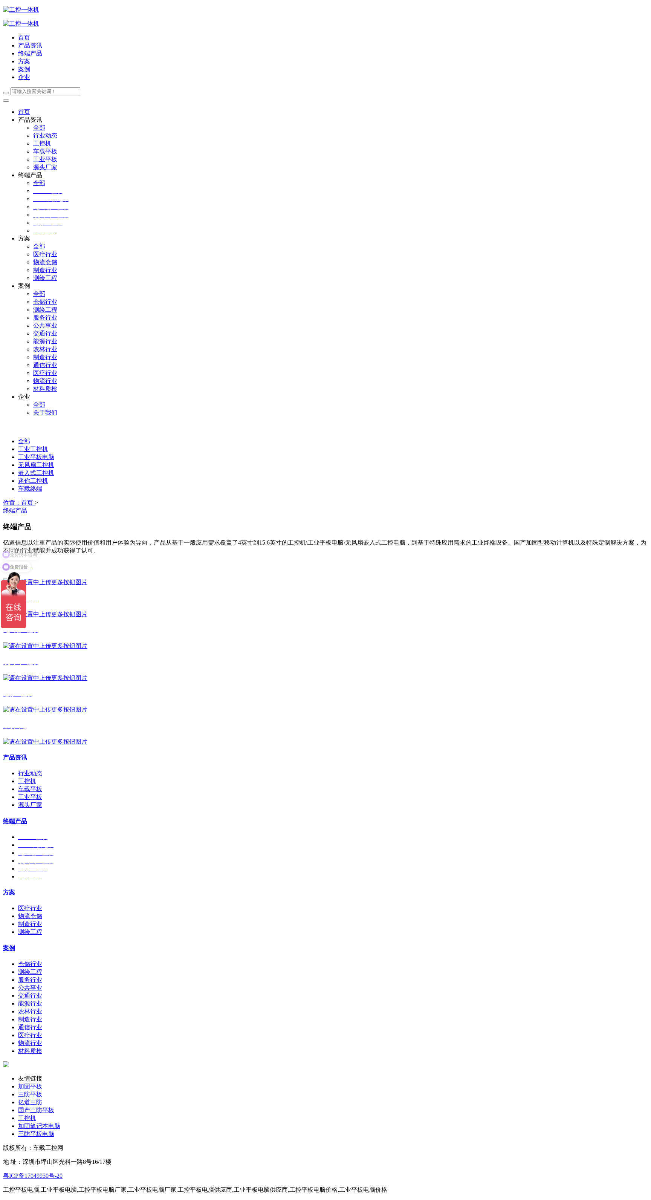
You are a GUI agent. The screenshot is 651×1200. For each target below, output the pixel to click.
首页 (24, 37)
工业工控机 (33, 449)
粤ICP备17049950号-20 (33, 1175)
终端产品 (15, 510)
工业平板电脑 (36, 457)
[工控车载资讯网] (21, 23)
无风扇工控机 (36, 465)
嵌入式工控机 (36, 473)
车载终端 (30, 488)
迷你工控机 (33, 481)
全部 (39, 127)
